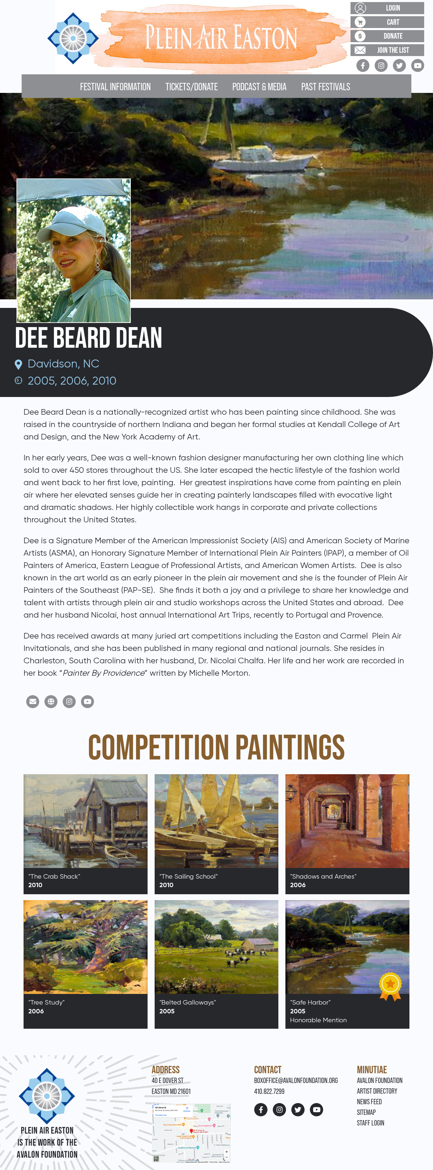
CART (393, 22)
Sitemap (366, 1112)
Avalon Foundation (380, 1080)
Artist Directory (377, 1091)
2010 (104, 380)
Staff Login (370, 1123)
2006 (73, 380)
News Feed (369, 1101)
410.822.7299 (269, 1091)
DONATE (393, 35)
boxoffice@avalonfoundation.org (296, 1080)
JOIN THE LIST (393, 50)
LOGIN (393, 7)
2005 (41, 380)
